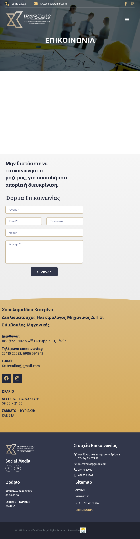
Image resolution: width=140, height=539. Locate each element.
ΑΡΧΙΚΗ (80, 489)
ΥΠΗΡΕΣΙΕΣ (82, 496)
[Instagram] (133, 4)
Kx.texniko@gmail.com (21, 366)
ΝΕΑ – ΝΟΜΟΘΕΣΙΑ (87, 503)
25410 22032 (11, 353)
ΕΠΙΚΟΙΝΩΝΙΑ (84, 509)
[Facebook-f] (125, 4)
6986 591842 (33, 353)
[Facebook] (6, 378)
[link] (83, 530)
